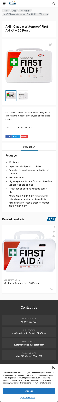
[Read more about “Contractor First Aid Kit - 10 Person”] (51, 288)
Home (5, 11)
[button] (53, 367)
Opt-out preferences (27, 398)
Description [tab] (29, 147)
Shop (14, 11)
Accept (29, 391)
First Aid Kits (25, 11)
